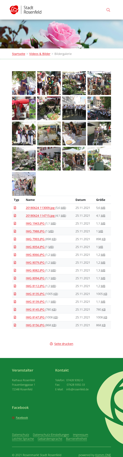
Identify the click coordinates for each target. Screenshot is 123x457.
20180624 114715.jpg (40, 216)
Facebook (22, 417)
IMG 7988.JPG (35, 231)
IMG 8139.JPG (35, 302)
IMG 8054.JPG (35, 247)
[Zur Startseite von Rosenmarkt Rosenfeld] (26, 9)
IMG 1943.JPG (35, 223)
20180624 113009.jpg (40, 208)
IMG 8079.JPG (35, 262)
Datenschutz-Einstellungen (51, 435)
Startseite (18, 54)
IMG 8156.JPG (35, 325)
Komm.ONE (103, 455)
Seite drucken (63, 344)
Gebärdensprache (50, 439)
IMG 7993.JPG (35, 239)
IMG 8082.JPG (35, 270)
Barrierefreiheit (76, 439)
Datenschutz (20, 435)
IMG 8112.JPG (35, 286)
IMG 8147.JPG (35, 317)
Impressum (80, 435)
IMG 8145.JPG (35, 309)
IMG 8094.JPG (35, 278)
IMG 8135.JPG (35, 294)
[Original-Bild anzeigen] (24, 83)
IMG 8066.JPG (35, 255)
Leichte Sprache (23, 439)
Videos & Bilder (39, 54)
